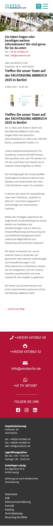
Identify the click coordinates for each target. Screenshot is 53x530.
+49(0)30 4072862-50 (30, 337)
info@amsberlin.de (20, 55)
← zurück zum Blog (14, 309)
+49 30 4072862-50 (19, 51)
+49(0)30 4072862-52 (25, 352)
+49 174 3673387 (25, 386)
